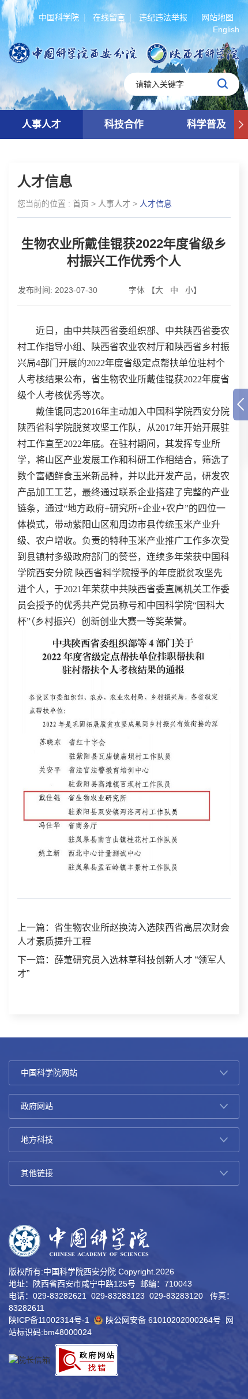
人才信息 (156, 203)
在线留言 (109, 17)
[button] (241, 124)
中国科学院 (59, 17)
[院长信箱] (29, 1359)
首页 (81, 203)
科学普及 (206, 124)
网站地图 (217, 17)
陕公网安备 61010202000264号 (163, 1320)
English (226, 29)
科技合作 (124, 124)
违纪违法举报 (163, 17)
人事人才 (41, 124)
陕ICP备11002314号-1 (49, 1320)
